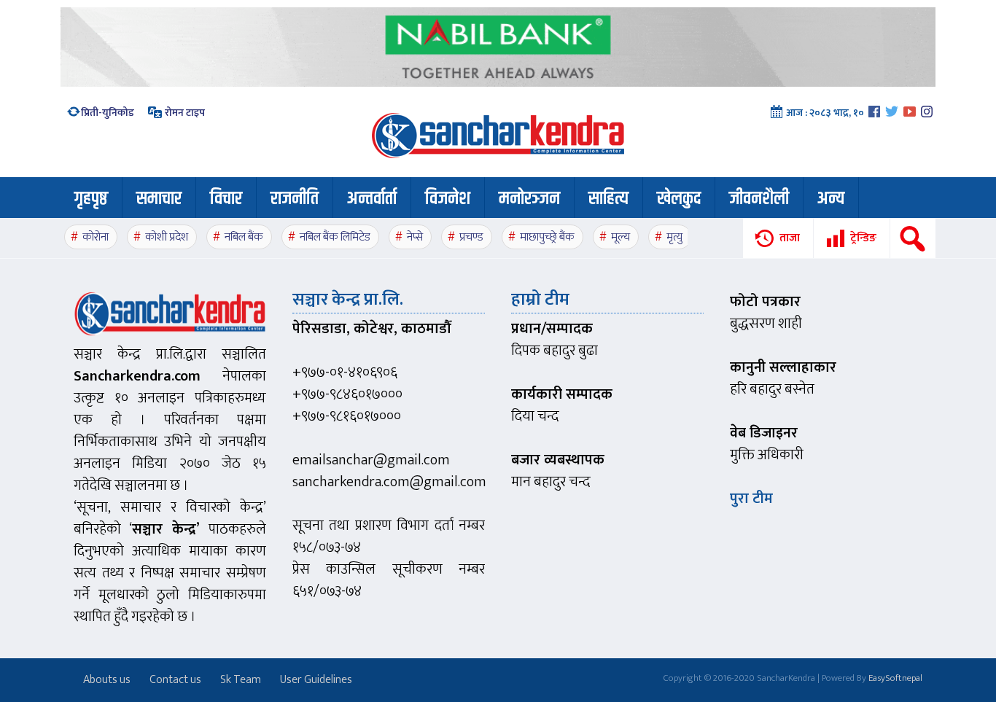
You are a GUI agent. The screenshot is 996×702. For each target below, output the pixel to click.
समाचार (159, 199)
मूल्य (620, 237)
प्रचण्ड (471, 237)
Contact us (175, 680)
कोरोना (95, 237)
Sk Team (240, 680)
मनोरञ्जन (529, 199)
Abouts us (107, 680)
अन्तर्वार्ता (372, 199)
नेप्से (415, 237)
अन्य (830, 199)
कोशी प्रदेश (166, 237)
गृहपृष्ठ (91, 199)
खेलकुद (679, 199)
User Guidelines (316, 680)
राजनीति (295, 199)
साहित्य (608, 199)
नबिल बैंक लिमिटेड (335, 237)
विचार (226, 199)
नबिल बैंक (244, 237)
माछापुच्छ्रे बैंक (547, 237)
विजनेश (447, 199)
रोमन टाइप (184, 112)
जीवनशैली (759, 199)
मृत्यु (674, 237)
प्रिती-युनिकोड (107, 112)
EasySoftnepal (895, 678)
